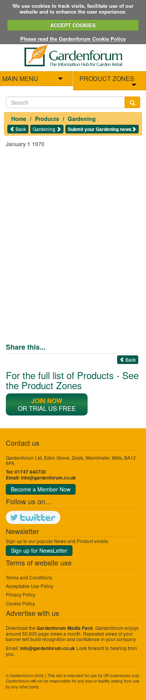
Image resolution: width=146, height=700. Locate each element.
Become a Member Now (40, 489)
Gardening (82, 118)
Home (18, 118)
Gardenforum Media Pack (65, 628)
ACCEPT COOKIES (73, 25)
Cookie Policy (20, 603)
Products (47, 118)
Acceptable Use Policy (29, 586)
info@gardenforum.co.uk (48, 477)
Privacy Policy (20, 594)
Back (20, 129)
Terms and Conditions (29, 577)
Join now (46, 400)
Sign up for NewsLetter (39, 550)
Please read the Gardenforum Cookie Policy (73, 38)
